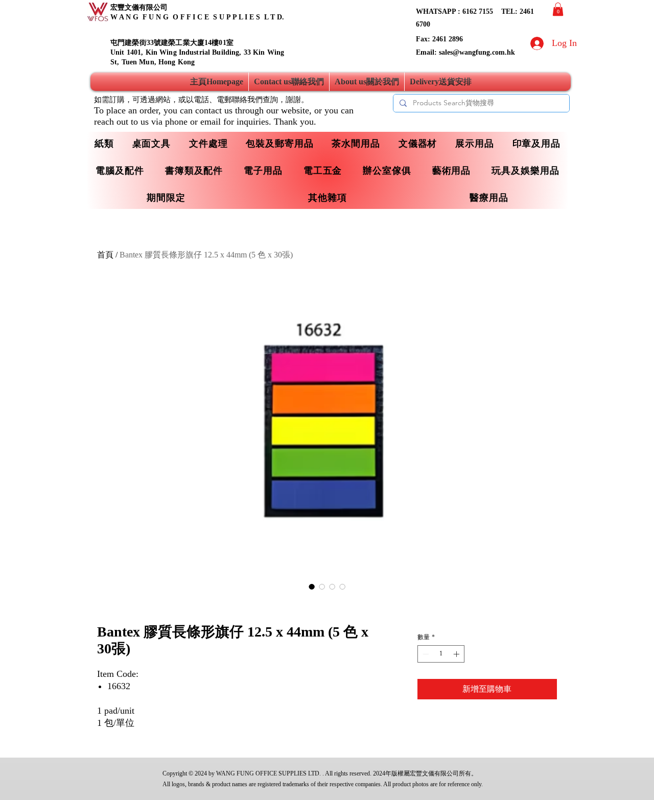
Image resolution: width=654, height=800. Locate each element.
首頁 (105, 254)
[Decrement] (424, 654)
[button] (558, 9)
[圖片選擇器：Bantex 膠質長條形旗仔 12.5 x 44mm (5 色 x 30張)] (312, 586)
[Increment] (457, 654)
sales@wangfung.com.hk (477, 52)
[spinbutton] (441, 654)
